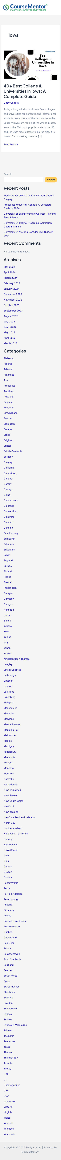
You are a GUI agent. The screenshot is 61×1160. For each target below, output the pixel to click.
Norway (8, 839)
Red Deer (9, 942)
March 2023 (10, 343)
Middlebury (10, 751)
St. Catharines (11, 986)
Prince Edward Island (15, 921)
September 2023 (13, 310)
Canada (8, 478)
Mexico (8, 740)
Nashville (9, 778)
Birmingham (10, 412)
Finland (8, 571)
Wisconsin (9, 1134)
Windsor (8, 1123)
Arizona (8, 369)
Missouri (8, 762)
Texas (7, 1046)
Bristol (7, 445)
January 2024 (11, 288)
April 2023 (10, 337)
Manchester (10, 707)
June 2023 (10, 327)
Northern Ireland (13, 828)
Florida (7, 576)
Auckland (9, 391)
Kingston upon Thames (16, 658)
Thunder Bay (11, 1057)
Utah (6, 1095)
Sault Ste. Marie (12, 959)
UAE (6, 1074)
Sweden (8, 1003)
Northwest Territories (16, 833)
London (8, 686)
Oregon (8, 871)
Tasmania (9, 1035)
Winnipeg (9, 1128)
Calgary (8, 462)
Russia (7, 948)
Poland (7, 915)
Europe (8, 565)
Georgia (8, 593)
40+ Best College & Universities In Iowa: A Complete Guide (25, 91)
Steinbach (9, 992)
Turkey (7, 1068)
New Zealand (11, 811)
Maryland (9, 718)
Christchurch (11, 500)
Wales (7, 1117)
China (7, 494)
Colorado (9, 505)
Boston (8, 418)
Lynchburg (9, 696)
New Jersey (10, 795)
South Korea (10, 975)
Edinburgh (9, 538)
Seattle (8, 970)
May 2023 (9, 332)
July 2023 (9, 321)
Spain (7, 981)
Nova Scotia (10, 850)
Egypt (7, 554)
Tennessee (9, 1041)
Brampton (9, 423)
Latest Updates (12, 669)
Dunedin (8, 527)
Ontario (8, 866)
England (8, 560)
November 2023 (13, 299)
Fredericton (10, 587)
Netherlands (10, 784)
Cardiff (8, 483)
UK (5, 1079)
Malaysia (8, 702)
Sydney (8, 1013)
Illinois (7, 620)
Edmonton (9, 544)
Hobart (8, 615)
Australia (8, 396)
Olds (6, 860)
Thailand (8, 1052)
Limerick (8, 680)
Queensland (10, 937)
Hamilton (9, 609)
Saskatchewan (12, 953)
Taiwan (8, 1030)
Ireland (7, 636)
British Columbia (13, 451)
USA (6, 1090)
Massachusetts (12, 724)
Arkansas (9, 374)
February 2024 (12, 283)
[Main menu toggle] (54, 7)
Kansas (8, 653)
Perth (7, 888)
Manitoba (9, 713)
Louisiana (9, 691)
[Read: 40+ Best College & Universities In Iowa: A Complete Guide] (30, 64)
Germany (9, 598)
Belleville (8, 407)
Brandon (8, 429)
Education (9, 549)
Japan (7, 647)
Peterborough (11, 899)
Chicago (8, 489)
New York (9, 806)
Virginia (8, 1112)
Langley (8, 664)
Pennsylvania (11, 882)
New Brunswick (12, 789)
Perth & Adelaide (13, 893)
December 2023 (13, 294)
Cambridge (10, 473)
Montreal (9, 773)
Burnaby (8, 456)
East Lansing (11, 533)
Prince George (12, 926)
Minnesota (9, 757)
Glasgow (8, 604)
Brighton (8, 440)
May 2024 (9, 266)
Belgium (8, 402)
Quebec (8, 931)
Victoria (8, 1106)
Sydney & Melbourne (15, 1024)
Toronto (8, 1063)
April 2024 (10, 272)
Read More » (11, 145)
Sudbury (8, 997)
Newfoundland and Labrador (20, 817)
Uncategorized (12, 1084)
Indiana (8, 625)
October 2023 (12, 305)
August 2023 (11, 316)
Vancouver (10, 1101)
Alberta (8, 363)
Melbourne (10, 735)
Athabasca (9, 385)
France (7, 582)
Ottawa (8, 877)
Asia (6, 380)
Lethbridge (10, 675)
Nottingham (10, 844)
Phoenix (8, 904)
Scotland (9, 964)
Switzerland (10, 1008)
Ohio (6, 855)
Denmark (9, 522)
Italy (6, 642)
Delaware (9, 516)
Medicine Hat (11, 729)
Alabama (8, 358)
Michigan (9, 746)
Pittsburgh (9, 910)
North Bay (9, 822)
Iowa (6, 631)
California (9, 467)
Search (7, 174)
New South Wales (13, 800)
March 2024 (10, 277)
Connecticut (10, 511)
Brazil (7, 434)
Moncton (9, 768)
